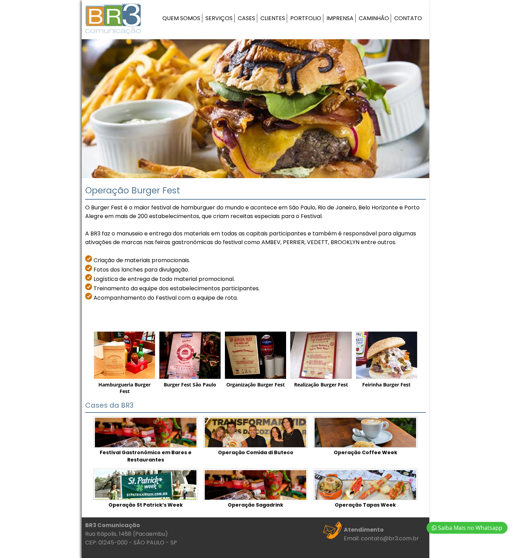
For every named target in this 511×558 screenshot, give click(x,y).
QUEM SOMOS (181, 18)
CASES (246, 18)
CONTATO (408, 18)
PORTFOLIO (305, 18)
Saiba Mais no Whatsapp (469, 528)
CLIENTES (272, 18)
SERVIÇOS (219, 18)
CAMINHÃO (374, 18)
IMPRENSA (340, 18)
